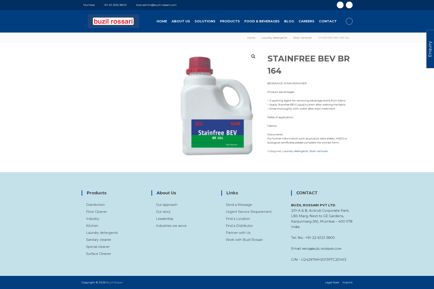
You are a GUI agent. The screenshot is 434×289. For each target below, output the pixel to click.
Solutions (205, 21)
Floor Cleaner (96, 212)
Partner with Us (238, 233)
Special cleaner (98, 247)
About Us (181, 21)
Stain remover (302, 37)
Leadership (164, 219)
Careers (306, 21)
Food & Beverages (262, 21)
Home (162, 21)
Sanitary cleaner (98, 240)
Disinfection (95, 205)
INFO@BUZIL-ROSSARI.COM (321, 248)
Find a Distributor (239, 226)
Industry (92, 219)
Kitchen (92, 226)
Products (230, 21)
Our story (163, 212)
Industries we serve (171, 226)
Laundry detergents (274, 37)
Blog (289, 21)
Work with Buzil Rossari (244, 240)
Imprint (347, 282)
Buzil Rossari (114, 282)
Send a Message (239, 205)
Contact (328, 21)
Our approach (166, 205)
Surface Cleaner (98, 254)
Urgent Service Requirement (249, 212)
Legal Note (332, 282)
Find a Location (238, 219)
